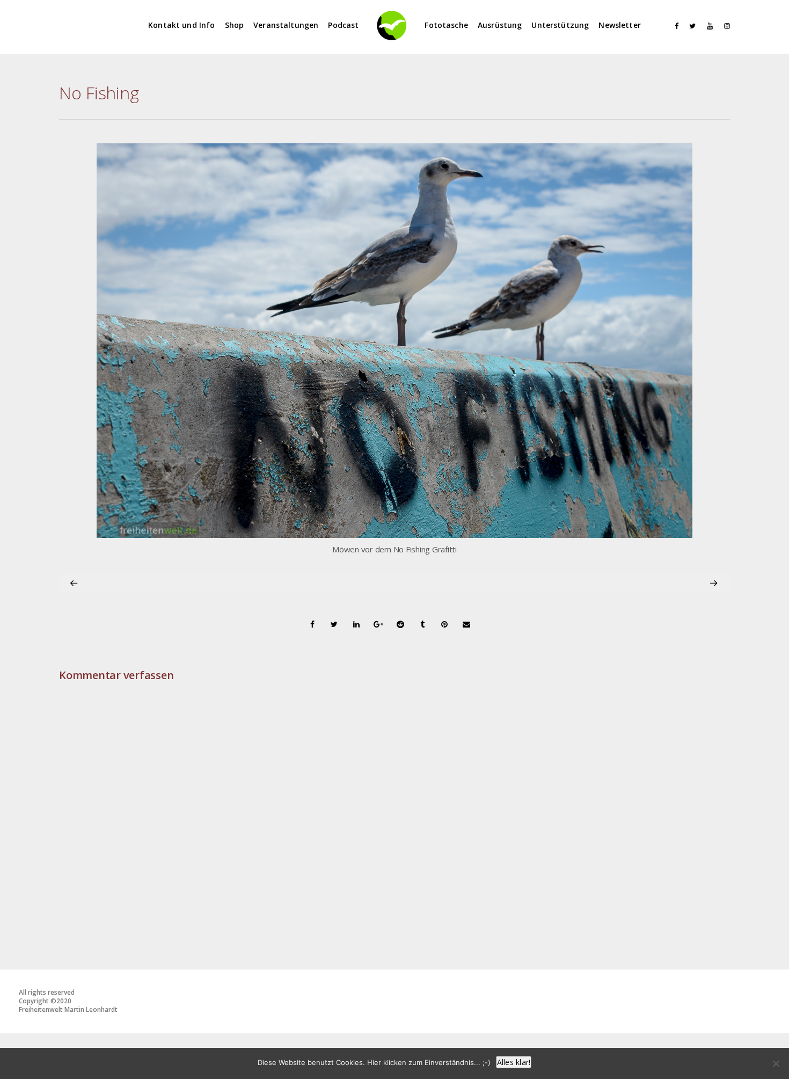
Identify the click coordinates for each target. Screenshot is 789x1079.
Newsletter (619, 25)
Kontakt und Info (181, 25)
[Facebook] (673, 26)
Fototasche (446, 25)
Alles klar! (514, 1062)
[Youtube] (707, 26)
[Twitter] (690, 26)
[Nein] (775, 1063)
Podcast (343, 25)
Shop (234, 25)
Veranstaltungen (285, 25)
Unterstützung (560, 25)
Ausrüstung (500, 25)
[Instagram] (724, 26)
